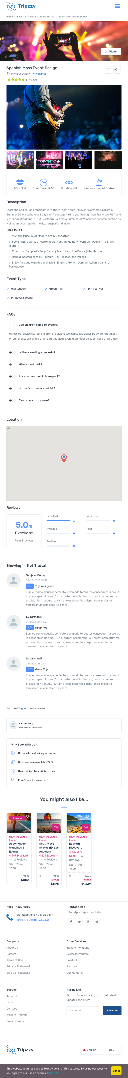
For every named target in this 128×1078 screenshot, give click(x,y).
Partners (71, 966)
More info (53, 1073)
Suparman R (34, 616)
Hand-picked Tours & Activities (36, 771)
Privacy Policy (15, 1021)
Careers (11, 954)
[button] (117, 70)
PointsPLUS (73, 960)
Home (9, 16)
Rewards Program (77, 954)
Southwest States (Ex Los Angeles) (49, 847)
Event (20, 16)
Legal (9, 1002)
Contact (11, 1008)
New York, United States (41, 16)
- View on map (38, 73)
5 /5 (30, 586)
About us (12, 947)
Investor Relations (77, 947)
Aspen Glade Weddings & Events (17, 847)
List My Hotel (74, 972)
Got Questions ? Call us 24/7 (35, 914)
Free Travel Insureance (31, 780)
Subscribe (112, 1010)
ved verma (25, 723)
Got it (116, 1070)
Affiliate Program (17, 1015)
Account (11, 996)
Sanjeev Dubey (36, 575)
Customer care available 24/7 (35, 762)
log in (22, 708)
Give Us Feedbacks (18, 972)
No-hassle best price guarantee (37, 753)
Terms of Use (14, 960)
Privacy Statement (18, 966)
